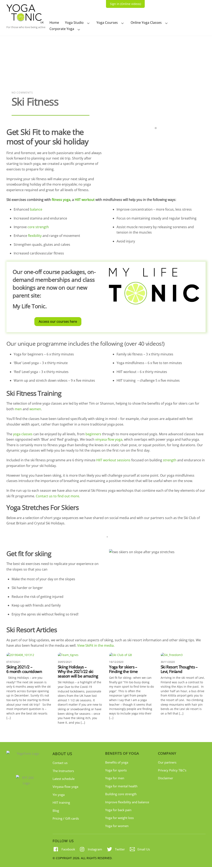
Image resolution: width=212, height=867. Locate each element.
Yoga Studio (74, 22)
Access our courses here (58, 321)
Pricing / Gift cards (66, 818)
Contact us (60, 763)
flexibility (35, 235)
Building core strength (121, 794)
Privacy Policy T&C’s (172, 770)
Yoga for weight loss (119, 818)
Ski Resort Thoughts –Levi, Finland (179, 669)
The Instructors (63, 771)
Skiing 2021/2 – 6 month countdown (24, 669)
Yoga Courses (107, 22)
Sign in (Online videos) (125, 4)
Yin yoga (59, 795)
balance (36, 209)
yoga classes (23, 434)
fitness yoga (61, 199)
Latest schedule (64, 779)
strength (169, 460)
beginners (93, 434)
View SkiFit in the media (95, 645)
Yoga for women (117, 826)
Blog (56, 810)
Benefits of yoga (116, 762)
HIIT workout (85, 199)
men (18, 409)
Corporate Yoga (61, 28)
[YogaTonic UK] (25, 21)
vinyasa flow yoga (108, 439)
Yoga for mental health (121, 786)
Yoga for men (114, 778)
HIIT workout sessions (113, 460)
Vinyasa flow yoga (65, 786)
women (35, 409)
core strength (38, 227)
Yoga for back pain (118, 810)
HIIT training (61, 802)
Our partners (167, 762)
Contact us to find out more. (58, 496)
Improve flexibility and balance (127, 802)
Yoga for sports (116, 770)
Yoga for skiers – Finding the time (123, 669)
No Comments (22, 92)
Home (54, 22)
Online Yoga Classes (146, 22)
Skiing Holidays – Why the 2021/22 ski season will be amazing (78, 671)
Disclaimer (165, 778)
